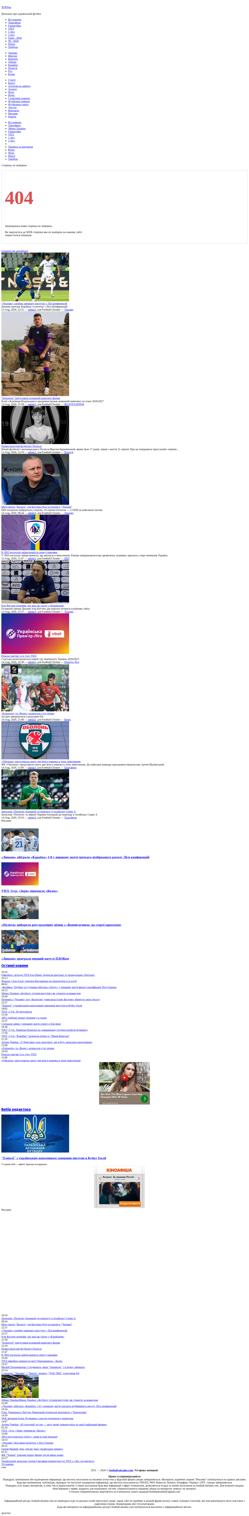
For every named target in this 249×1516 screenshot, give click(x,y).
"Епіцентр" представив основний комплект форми (30, 398)
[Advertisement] (26, 1262)
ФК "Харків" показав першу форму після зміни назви (32, 1455)
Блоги (11, 83)
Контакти (13, 110)
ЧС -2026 (13, 41)
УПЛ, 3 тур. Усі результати (16, 1011)
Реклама (13, 113)
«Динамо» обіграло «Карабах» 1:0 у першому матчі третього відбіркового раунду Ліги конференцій (75, 857)
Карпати (13, 58)
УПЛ (11, 28)
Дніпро (12, 62)
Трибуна (13, 47)
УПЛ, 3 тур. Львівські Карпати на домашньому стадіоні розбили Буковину (44, 1030)
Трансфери (14, 22)
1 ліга (11, 31)
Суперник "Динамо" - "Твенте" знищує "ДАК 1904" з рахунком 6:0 (40, 1373)
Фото (11, 92)
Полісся (12, 68)
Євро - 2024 (15, 37)
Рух (10, 71)
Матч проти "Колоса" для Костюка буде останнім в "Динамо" (36, 506)
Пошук (12, 116)
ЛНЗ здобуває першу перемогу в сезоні (24, 1017)
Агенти (12, 89)
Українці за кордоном (20, 146)
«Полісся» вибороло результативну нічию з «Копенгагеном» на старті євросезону (61, 925)
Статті (11, 80)
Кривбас (13, 65)
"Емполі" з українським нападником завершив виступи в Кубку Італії (41, 1005)
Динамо (12, 52)
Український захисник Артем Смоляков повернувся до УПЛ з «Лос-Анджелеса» (48, 1461)
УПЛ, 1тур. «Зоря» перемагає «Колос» (29, 891)
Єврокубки (14, 25)
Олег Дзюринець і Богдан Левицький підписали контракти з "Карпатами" (44, 1412)
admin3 (32, 309)
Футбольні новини (19, 101)
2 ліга (11, 34)
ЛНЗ (66, 558)
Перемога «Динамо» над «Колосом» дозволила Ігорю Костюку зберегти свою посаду (50, 999)
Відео (11, 95)
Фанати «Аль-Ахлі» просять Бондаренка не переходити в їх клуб (39, 981)
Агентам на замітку (19, 86)
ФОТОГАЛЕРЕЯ (74, 404)
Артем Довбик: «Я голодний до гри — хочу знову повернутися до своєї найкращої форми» (54, 1424)
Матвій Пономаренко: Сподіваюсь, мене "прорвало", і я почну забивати (43, 1367)
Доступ (12, 107)
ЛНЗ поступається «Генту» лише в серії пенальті (29, 1436)
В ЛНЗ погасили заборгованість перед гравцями (29, 552)
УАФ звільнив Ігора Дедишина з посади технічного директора (37, 1418)
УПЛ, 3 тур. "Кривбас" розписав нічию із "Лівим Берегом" (35, 1036)
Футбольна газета (18, 104)
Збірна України (17, 128)
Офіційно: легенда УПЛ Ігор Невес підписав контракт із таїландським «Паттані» (48, 975)
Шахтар (12, 55)
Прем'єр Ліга (71, 662)
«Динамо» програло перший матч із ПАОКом (35, 958)
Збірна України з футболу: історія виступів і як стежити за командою (41, 993)
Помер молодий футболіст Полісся (21, 446)
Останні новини (14, 965)
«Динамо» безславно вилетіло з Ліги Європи (27, 1442)
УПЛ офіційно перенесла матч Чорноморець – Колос (32, 1361)
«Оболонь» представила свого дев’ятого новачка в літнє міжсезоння (40, 761)
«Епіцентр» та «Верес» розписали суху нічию (27, 713)
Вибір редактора (16, 1109)
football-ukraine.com (121, 1470)
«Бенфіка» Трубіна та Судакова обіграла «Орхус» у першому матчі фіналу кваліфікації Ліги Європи (59, 987)
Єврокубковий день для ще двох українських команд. (32, 1448)
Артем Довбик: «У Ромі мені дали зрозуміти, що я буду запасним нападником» (46, 1042)
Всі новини (14, 19)
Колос (11, 74)
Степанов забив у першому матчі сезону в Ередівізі (31, 1023)
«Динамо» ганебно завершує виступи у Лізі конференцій (34, 303)
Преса (11, 44)
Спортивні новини (19, 98)
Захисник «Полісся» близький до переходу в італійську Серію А (38, 811)
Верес (67, 719)
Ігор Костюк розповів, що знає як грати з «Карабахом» (32, 605)
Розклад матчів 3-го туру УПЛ (18, 656)
